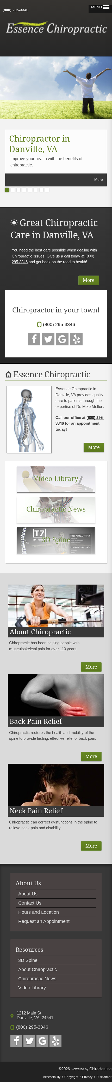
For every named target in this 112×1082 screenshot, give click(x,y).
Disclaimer (103, 1077)
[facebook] (34, 339)
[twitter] (48, 339)
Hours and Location (38, 912)
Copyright (71, 1077)
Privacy (87, 1077)
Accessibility (51, 1077)
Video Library (32, 987)
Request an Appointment (44, 921)
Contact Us (29, 903)
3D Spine (28, 960)
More (98, 179)
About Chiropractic (37, 969)
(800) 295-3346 (15, 10)
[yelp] (76, 339)
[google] (62, 339)
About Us (28, 893)
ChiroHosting (100, 1069)
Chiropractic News (37, 978)
